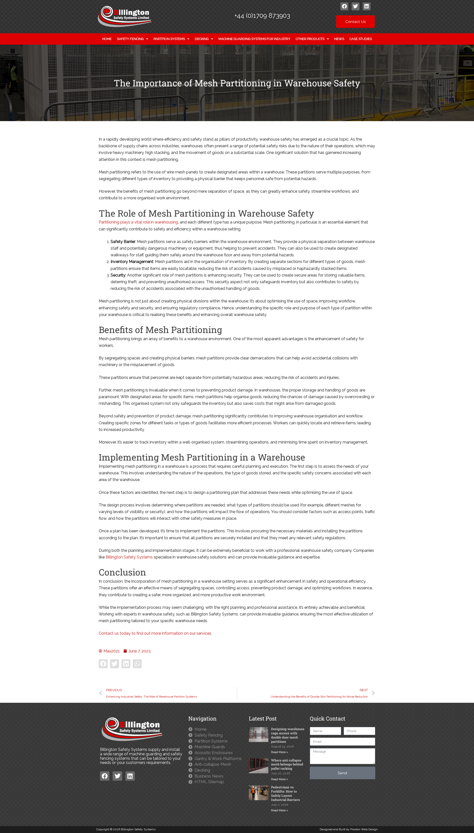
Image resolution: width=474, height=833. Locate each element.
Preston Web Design (364, 829)
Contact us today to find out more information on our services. (155, 633)
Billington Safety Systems (129, 557)
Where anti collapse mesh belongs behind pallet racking (287, 764)
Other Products (310, 39)
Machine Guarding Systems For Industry (254, 39)
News (339, 39)
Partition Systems (169, 39)
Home (107, 39)
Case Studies (361, 39)
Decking (202, 39)
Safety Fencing (130, 39)
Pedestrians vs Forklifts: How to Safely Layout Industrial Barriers (285, 793)
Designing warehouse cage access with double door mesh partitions (287, 735)
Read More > (279, 752)
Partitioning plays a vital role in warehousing (138, 222)
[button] (103, 663)
